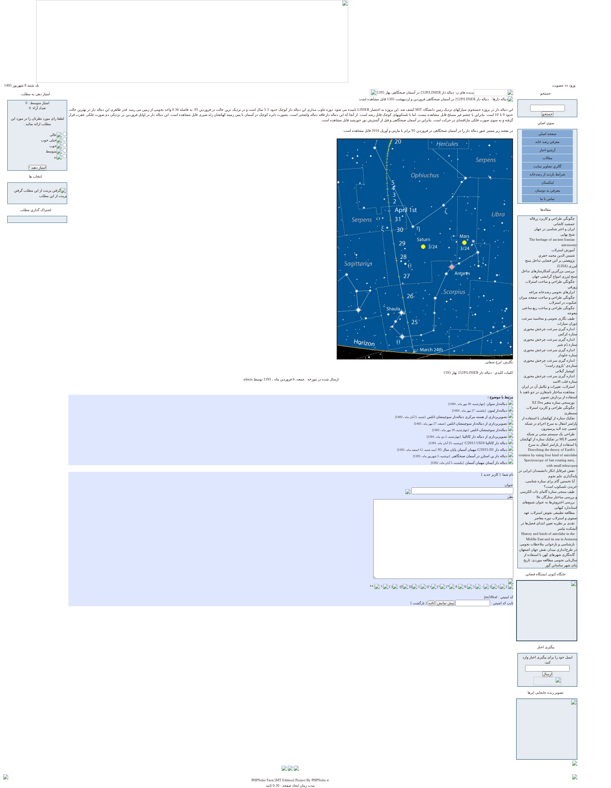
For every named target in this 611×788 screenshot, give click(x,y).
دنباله (488, 372)
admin (248, 379)
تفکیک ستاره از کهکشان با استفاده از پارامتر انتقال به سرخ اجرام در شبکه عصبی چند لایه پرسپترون (549, 423)
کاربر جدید (490, 474)
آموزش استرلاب (563, 250)
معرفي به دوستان (547, 190)
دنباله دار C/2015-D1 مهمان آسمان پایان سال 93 (473, 449)
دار (481, 372)
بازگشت (419, 603)
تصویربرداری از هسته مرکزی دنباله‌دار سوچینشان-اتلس (467, 417)
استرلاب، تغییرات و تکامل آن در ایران (548, 386)
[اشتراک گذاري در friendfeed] (34, 220)
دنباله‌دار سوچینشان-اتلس (489, 430)
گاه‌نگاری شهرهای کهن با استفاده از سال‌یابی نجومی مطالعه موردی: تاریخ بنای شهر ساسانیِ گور (550, 560)
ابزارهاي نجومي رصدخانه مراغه (552, 292)
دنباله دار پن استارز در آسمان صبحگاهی (480, 456)
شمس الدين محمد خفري (556, 255)
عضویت (558, 85)
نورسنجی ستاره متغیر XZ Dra (553, 402)
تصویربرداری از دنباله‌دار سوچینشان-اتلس (477, 423)
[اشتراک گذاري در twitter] (28, 220)
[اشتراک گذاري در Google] (46, 220)
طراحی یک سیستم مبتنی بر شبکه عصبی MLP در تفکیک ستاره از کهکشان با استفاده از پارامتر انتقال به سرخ (548, 439)
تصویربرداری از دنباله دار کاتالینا (485, 436)
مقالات (547, 158)
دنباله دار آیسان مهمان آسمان (486, 463)
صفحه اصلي (547, 134)
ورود (572, 85)
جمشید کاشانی (564, 224)
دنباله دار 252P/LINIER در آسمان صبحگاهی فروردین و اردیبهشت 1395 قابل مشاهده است (426, 99)
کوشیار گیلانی (565, 371)
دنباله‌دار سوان (497, 404)
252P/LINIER (468, 372)
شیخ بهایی (567, 234)
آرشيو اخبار (547, 150)
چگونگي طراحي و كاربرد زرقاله (552, 218)
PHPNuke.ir (320, 780)
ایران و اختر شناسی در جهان (554, 229)
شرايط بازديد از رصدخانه (547, 174)
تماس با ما (547, 199)
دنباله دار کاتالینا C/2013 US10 (486, 443)
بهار (454, 372)
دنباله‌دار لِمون (498, 410)
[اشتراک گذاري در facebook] (40, 220)
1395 (447, 372)
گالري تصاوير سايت (547, 166)
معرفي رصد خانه (547, 142)
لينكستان (547, 182)
